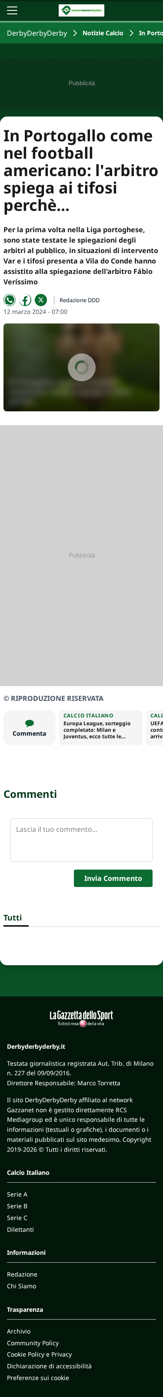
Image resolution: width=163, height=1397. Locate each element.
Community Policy (33, 1343)
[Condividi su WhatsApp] (9, 300)
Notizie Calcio (103, 33)
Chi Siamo (21, 1286)
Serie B (17, 1206)
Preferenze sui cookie (38, 1378)
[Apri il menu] (12, 10)
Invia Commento (113, 878)
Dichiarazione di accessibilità (49, 1366)
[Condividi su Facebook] (25, 300)
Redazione (22, 1274)
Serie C (17, 1218)
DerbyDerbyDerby (37, 33)
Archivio (18, 1331)
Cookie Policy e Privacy (39, 1354)
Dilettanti (20, 1229)
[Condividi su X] (41, 300)
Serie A (17, 1194)
